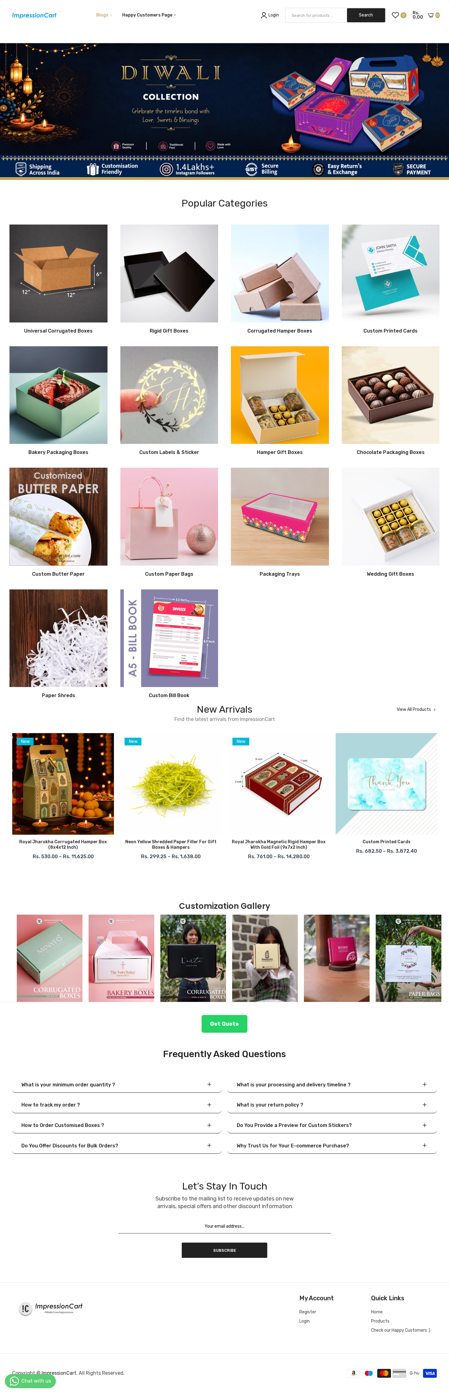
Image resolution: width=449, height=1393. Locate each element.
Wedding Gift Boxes (390, 574)
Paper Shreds (58, 695)
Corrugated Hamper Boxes (279, 331)
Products (380, 1321)
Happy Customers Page (147, 15)
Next (436, 798)
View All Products (414, 709)
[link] (224, 99)
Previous (12, 798)
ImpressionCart (59, 1373)
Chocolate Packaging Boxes (391, 452)
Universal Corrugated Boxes (58, 331)
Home (377, 1312)
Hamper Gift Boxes (280, 452)
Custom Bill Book (169, 695)
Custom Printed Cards (390, 331)
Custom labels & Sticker (169, 452)
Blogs (102, 15)
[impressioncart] (33, 15)
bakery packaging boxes (58, 452)
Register (307, 1312)
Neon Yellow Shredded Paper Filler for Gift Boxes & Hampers (63, 844)
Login (304, 1321)
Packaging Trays (280, 574)
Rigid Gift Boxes (169, 331)
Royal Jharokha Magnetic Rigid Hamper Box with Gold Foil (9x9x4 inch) (386, 844)
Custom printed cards (279, 841)
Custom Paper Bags (169, 574)
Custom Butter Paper (58, 574)
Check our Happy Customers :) (400, 1330)
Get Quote (224, 1023)
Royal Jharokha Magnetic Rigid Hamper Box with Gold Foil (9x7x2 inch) (171, 844)
